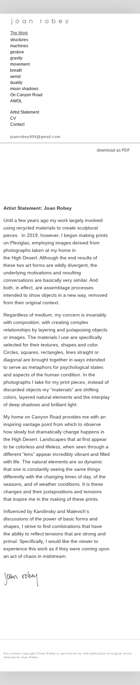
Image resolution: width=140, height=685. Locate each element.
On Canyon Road (26, 94)
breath (16, 70)
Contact (17, 124)
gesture (17, 52)
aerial (15, 76)
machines (19, 46)
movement (20, 64)
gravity (16, 58)
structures (19, 39)
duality (16, 82)
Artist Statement (24, 112)
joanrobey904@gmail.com (35, 137)
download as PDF (113, 150)
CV (13, 118)
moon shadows (24, 88)
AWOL (16, 101)
